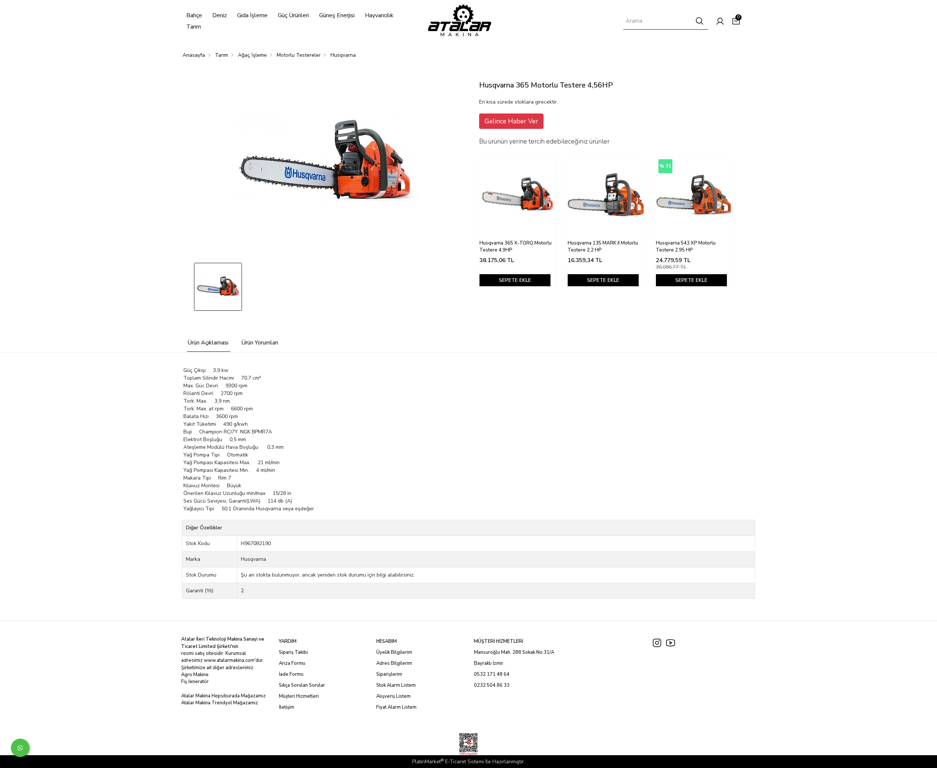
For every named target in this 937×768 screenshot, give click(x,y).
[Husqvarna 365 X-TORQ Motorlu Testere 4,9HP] (517, 195)
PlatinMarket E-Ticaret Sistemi (448, 761)
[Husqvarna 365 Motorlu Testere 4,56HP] (326, 163)
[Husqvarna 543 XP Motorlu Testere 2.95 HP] (694, 195)
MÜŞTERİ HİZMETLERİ (498, 641)
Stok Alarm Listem (396, 685)
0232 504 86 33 (491, 685)
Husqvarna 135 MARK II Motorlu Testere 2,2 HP (603, 247)
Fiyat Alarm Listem (396, 707)
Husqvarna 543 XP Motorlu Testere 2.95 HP (686, 247)
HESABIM (386, 641)
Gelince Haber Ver (511, 121)
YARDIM (287, 641)
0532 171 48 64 (491, 674)
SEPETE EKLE (515, 280)
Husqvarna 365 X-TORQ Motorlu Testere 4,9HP (515, 247)
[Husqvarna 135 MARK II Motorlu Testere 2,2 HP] (606, 195)
